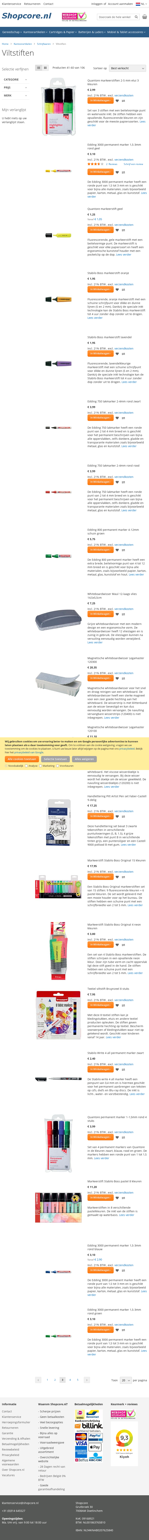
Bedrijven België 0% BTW (52, 1478)
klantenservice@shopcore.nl (20, 1503)
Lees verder (123, 254)
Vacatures (8, 1475)
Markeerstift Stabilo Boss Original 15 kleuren (116, 860)
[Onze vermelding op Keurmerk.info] (74, 20)
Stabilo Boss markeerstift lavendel (109, 337)
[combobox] (118, 17)
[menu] (74, 32)
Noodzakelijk (15, 765)
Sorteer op (100, 68)
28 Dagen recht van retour (51, 1468)
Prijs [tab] (7, 87)
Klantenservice (11, 4)
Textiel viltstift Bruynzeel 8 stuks (108, 989)
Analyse (33, 765)
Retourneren (32, 4)
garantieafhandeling (51, 1489)
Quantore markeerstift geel (105, 209)
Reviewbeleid (10, 1449)
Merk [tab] (7, 95)
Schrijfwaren (44, 44)
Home (5, 44)
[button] (141, 4)
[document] (75, 754)
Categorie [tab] (11, 79)
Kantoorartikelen (23, 44)
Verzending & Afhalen (16, 1438)
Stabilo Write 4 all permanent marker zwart (115, 1053)
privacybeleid (127, 748)
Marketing (49, 765)
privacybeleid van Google (28, 752)
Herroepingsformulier (16, 1422)
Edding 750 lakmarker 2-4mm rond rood (113, 465)
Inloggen (97, 4)
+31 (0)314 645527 (13, 1511)
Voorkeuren (67, 765)
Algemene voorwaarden (10, 1462)
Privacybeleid (10, 1455)
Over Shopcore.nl (13, 1470)
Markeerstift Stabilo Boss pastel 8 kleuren (114, 1181)
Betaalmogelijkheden (15, 1444)
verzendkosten (123, 95)
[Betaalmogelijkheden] (88, 1461)
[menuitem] (12, 32)
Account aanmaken (120, 4)
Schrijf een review (133, 164)
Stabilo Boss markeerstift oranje (108, 273)
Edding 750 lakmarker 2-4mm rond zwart (114, 401)
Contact (48, 4)
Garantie (7, 1433)
